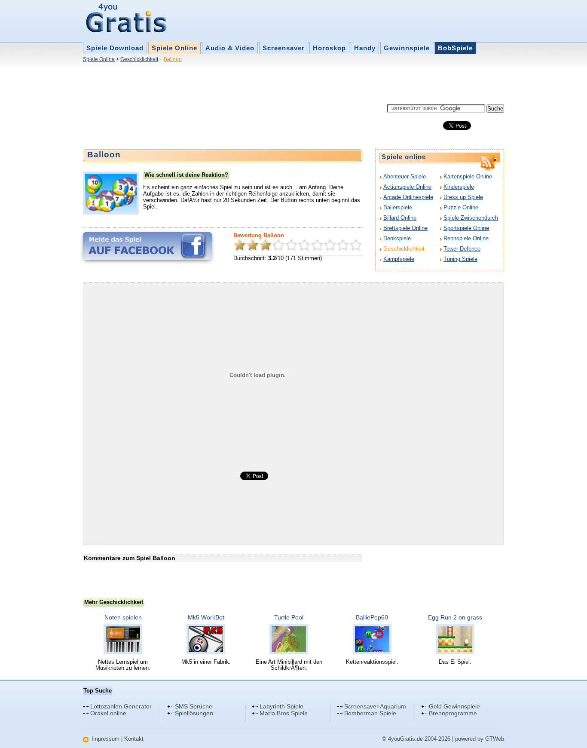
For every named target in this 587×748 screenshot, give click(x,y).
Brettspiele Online (405, 228)
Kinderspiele (458, 187)
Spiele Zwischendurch (470, 218)
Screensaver (284, 48)
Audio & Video (229, 48)
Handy (365, 48)
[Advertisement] (239, 85)
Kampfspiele (398, 259)
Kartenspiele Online (467, 176)
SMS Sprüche (193, 706)
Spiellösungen (194, 713)
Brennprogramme (453, 713)
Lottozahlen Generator (121, 706)
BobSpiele (455, 48)
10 (355, 245)
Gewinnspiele (407, 48)
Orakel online (108, 713)
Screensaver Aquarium (375, 706)
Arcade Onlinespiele (408, 197)
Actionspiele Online (407, 187)
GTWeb (494, 739)
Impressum (105, 739)
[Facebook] (147, 246)
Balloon (173, 59)
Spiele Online (174, 48)
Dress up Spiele (463, 197)
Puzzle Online (460, 207)
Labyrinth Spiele (281, 706)
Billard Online (399, 218)
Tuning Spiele (460, 259)
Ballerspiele (397, 207)
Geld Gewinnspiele (454, 706)
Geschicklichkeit (139, 59)
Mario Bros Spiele (284, 713)
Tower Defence (461, 248)
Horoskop (329, 48)
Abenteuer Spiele (404, 176)
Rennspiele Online (466, 238)
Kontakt (134, 739)
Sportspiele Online (466, 228)
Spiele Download (115, 48)
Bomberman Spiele (370, 713)
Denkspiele (397, 238)
